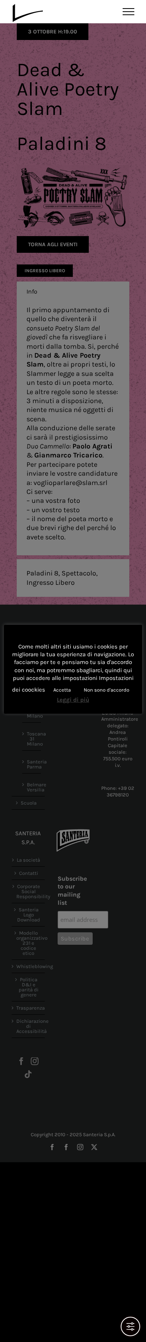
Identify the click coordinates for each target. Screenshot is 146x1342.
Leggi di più (73, 699)
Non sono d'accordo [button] (106, 690)
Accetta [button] (62, 690)
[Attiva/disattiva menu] (128, 11)
